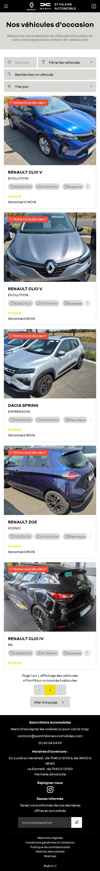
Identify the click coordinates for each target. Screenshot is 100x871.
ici (60, 729)
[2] (60, 690)
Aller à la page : (46, 702)
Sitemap (50, 856)
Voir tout (18, 62)
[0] (39, 690)
